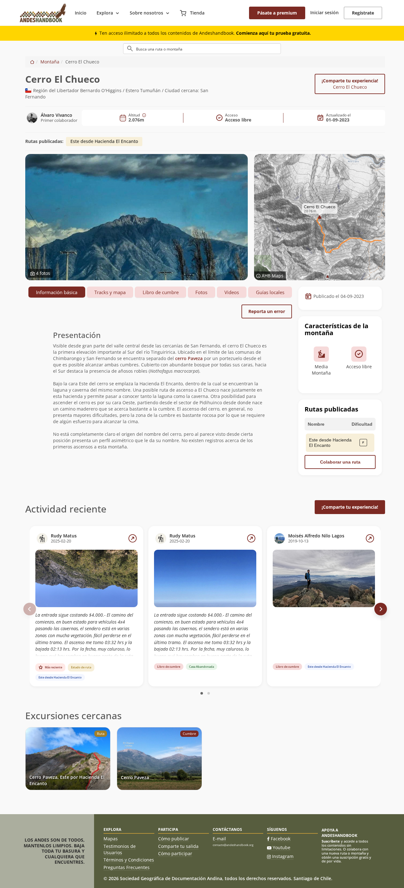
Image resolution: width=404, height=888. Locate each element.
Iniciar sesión (324, 12)
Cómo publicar (173, 839)
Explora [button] (105, 13)
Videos (231, 292)
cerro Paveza (189, 358)
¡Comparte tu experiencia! (350, 84)
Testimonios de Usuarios (120, 849)
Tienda (197, 13)
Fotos (201, 292)
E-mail (219, 839)
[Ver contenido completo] (133, 538)
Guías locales (270, 292)
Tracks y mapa (110, 292)
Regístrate (363, 13)
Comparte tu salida (178, 846)
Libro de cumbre (161, 292)
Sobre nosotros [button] (146, 13)
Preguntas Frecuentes (127, 867)
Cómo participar (175, 853)
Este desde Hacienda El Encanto (104, 141)
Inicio (80, 13)
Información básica (56, 292)
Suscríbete (331, 841)
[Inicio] (32, 62)
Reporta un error (266, 311)
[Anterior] (29, 609)
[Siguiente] (380, 609)
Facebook (280, 839)
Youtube (281, 847)
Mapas (111, 839)
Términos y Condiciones (129, 860)
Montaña (49, 62)
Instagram (283, 856)
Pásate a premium (277, 13)
